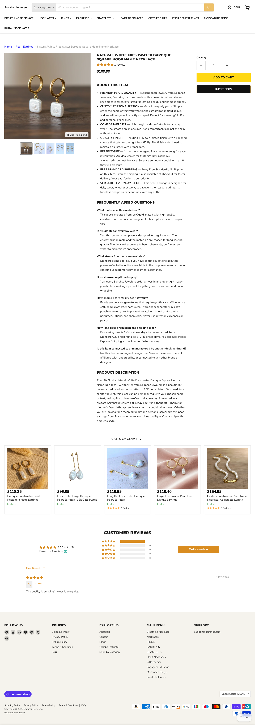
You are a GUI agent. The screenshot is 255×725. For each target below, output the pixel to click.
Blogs (102, 642)
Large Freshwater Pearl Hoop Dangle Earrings (175, 498)
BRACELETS (104, 18)
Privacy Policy (60, 637)
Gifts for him (157, 18)
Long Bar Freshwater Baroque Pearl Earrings (126, 498)
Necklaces (46, 18)
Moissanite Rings (216, 18)
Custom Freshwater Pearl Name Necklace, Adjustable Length (227, 498)
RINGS (65, 18)
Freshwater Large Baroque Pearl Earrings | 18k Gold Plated (77, 498)
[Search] (209, 7)
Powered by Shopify (14, 712)
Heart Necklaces (130, 18)
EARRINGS (83, 18)
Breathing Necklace (18, 18)
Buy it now (223, 89)
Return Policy (59, 642)
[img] (34, 578)
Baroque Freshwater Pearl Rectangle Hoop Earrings (23, 498)
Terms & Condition (62, 647)
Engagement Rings (185, 18)
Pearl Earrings (24, 46)
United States (233, 694)
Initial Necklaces (16, 28)
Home (8, 46)
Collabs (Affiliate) (109, 647)
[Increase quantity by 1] (226, 65)
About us (104, 632)
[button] (26, 148)
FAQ (54, 652)
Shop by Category (109, 652)
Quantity (201, 57)
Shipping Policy (61, 632)
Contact (103, 637)
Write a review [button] (198, 549)
